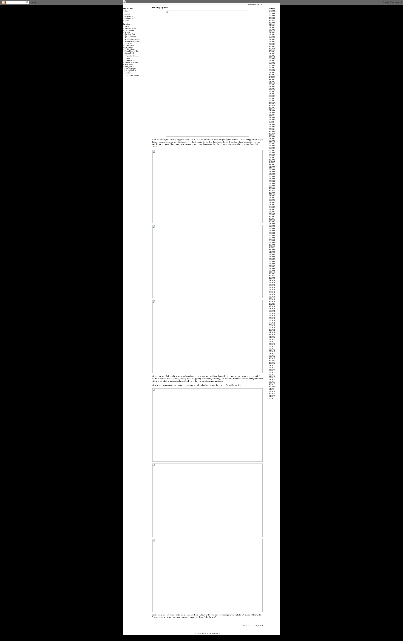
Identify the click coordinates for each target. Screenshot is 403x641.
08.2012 (272, 353)
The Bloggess (129, 30)
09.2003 (272, 101)
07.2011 (272, 323)
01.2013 (272, 365)
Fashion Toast (130, 49)
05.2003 (272, 91)
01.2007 (272, 195)
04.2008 (272, 231)
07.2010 (272, 294)
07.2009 (272, 266)
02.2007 (272, 198)
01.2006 (272, 167)
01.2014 (272, 389)
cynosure (132, 68)
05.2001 (272, 35)
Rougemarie (129, 66)
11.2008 (272, 247)
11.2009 (272, 276)
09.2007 (272, 214)
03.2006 (272, 172)
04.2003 (272, 89)
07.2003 (272, 96)
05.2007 (272, 205)
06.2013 (272, 375)
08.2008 (272, 240)
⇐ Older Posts (200, 634)
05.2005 (272, 148)
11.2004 (272, 134)
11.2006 (272, 190)
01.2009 (272, 252)
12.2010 (272, 306)
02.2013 (272, 368)
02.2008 (272, 226)
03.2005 (272, 143)
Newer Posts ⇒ (215, 634)
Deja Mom (129, 64)
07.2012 (272, 351)
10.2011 (272, 330)
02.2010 (272, 283)
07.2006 (272, 181)
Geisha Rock (129, 53)
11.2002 (272, 77)
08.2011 (272, 325)
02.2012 (272, 339)
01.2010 (272, 280)
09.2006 (272, 186)
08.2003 (272, 98)
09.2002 (272, 72)
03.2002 (272, 58)
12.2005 (272, 164)
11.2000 (272, 20)
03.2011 (272, 313)
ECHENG (128, 43)
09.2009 (272, 271)
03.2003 (272, 87)
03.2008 (272, 228)
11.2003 (272, 105)
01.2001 (272, 25)
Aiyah (127, 26)
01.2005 (272, 138)
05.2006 (272, 176)
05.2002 (272, 63)
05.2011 (272, 318)
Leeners (127, 59)
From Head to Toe (132, 51)
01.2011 (272, 309)
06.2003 (272, 94)
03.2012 (272, 342)
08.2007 (272, 212)
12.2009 (272, 278)
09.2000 (272, 16)
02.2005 (272, 141)
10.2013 (272, 384)
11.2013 (272, 387)
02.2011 (272, 311)
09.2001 (272, 44)
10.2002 (272, 75)
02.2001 (272, 27)
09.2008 (272, 242)
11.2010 (272, 304)
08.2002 (272, 70)
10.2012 (272, 358)
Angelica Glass (130, 28)
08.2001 (272, 42)
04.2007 (272, 202)
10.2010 (272, 301)
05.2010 (272, 290)
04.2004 (272, 117)
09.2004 (272, 129)
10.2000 (272, 18)
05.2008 (272, 233)
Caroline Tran (130, 34)
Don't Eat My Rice (132, 42)
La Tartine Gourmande (133, 57)
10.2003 (272, 103)
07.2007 (272, 209)
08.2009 (272, 268)
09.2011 (272, 327)
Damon (127, 38)
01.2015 (272, 396)
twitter (127, 13)
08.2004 (272, 127)
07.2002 (272, 68)
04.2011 (272, 316)
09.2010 (272, 299)
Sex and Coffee (130, 70)
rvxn (126, 68)
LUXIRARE (129, 60)
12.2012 (272, 363)
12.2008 (272, 250)
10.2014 (272, 394)
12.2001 (272, 51)
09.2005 (272, 157)
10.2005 (272, 160)
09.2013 (272, 382)
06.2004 (272, 122)
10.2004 (272, 131)
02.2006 (272, 169)
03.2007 (272, 200)
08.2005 (272, 155)
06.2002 (272, 65)
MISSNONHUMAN (132, 62)
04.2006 (272, 174)
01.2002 (272, 53)
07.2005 (272, 153)
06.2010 (272, 292)
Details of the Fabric (132, 40)
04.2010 (272, 287)
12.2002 (272, 79)
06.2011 (272, 320)
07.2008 (272, 238)
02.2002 (272, 56)
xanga (127, 20)
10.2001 (272, 46)
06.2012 (272, 349)
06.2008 (272, 235)
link (244, 626)
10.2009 (272, 273)
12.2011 (272, 335)
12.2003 (272, 108)
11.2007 (272, 219)
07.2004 (272, 124)
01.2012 (272, 337)
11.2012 (272, 361)
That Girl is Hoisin (132, 76)
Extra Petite (129, 45)
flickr (127, 11)
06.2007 (272, 207)
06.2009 (272, 264)
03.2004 (272, 115)
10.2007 (272, 216)
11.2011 (272, 332)
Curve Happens (130, 36)
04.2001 (272, 32)
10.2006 (272, 188)
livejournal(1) (130, 16)
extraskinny (129, 47)
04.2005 (272, 146)
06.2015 (272, 398)
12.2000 (272, 23)
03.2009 (272, 257)
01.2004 (272, 110)
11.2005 (272, 162)
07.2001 (272, 39)
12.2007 (272, 221)
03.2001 (272, 30)
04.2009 (272, 259)
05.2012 (272, 346)
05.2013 (272, 372)
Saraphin (128, 72)
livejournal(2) (130, 18)
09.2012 (272, 356)
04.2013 (272, 370)
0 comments (254, 626)
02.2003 (272, 84)
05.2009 (272, 261)
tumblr (127, 15)
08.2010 (272, 297)
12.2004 (272, 136)
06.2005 (272, 150)
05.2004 (272, 120)
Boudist (127, 32)
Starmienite (129, 74)
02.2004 (272, 113)
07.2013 (272, 377)
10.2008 (272, 245)
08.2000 (272, 13)
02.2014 (272, 391)
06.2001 (272, 37)
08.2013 (272, 379)
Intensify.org (129, 55)
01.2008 (272, 224)
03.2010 (272, 285)
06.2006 (272, 179)
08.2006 (272, 183)
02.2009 (272, 254)
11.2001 (272, 49)
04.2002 (272, 61)
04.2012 (272, 344)
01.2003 (272, 82)
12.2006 (272, 193)
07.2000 (272, 11)
